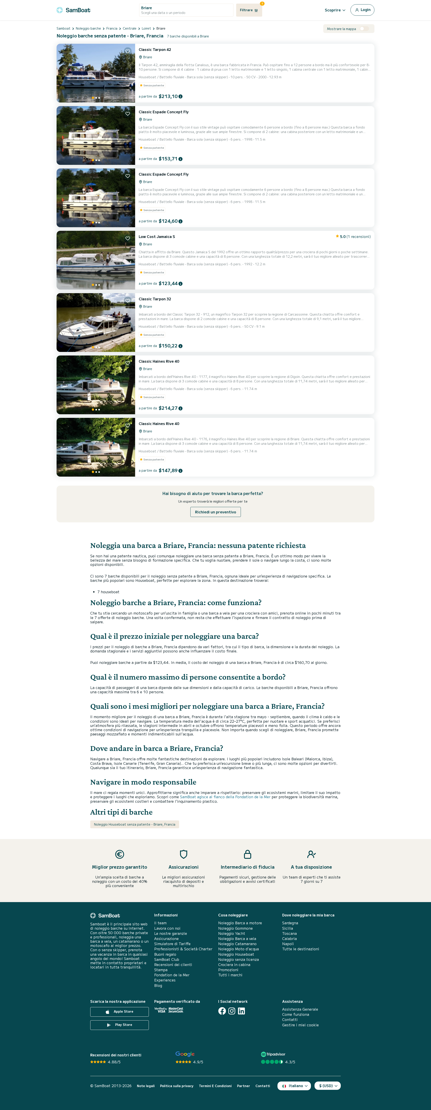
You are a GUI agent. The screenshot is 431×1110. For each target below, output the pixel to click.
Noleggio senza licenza (238, 959)
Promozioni (228, 970)
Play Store (123, 1024)
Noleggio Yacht (231, 933)
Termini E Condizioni (215, 1086)
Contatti (290, 1019)
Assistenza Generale (300, 1009)
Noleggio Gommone (235, 928)
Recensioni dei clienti (173, 964)
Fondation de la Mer (171, 975)
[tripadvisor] (274, 1054)
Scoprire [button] (333, 10)
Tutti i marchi (230, 975)
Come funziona (295, 1014)
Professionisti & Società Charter (183, 949)
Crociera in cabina (234, 964)
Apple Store (123, 1011)
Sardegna (290, 923)
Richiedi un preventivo (215, 512)
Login (365, 9)
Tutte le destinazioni (300, 949)
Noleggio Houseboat (236, 954)
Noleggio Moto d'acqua (238, 949)
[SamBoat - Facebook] (222, 1011)
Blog (158, 985)
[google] (185, 1054)
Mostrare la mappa (341, 29)
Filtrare (251, 8)
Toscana (289, 933)
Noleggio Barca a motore (240, 923)
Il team (160, 923)
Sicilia (287, 928)
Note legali (146, 1086)
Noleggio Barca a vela (237, 938)
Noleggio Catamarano (237, 944)
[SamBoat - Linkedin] (241, 1011)
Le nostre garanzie (170, 933)
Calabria (289, 938)
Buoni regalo (165, 954)
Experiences (165, 980)
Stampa (160, 970)
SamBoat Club (166, 959)
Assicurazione (166, 938)
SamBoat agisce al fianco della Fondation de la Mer (225, 796)
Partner (243, 1086)
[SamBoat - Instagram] (232, 1011)
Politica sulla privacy (177, 1086)
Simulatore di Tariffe (172, 944)
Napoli (288, 944)
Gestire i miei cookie (300, 1025)
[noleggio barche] (73, 9)
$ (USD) (326, 1085)
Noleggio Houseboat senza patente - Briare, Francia (134, 824)
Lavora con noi (167, 928)
